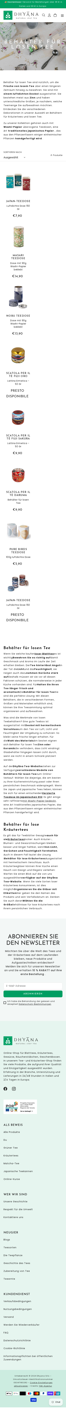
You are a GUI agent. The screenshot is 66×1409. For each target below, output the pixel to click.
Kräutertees (11, 1155)
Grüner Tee (11, 1147)
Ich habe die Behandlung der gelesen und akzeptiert (31, 1002)
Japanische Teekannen (18, 1171)
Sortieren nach (13, 152)
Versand (9, 1317)
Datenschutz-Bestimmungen (35, 1004)
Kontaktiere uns (13, 1217)
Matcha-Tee (11, 1163)
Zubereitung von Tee (17, 1271)
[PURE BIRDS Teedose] (18, 542)
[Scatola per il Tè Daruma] (18, 487)
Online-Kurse (12, 1179)
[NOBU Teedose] (18, 310)
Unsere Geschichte (16, 1201)
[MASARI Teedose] (18, 251)
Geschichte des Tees (17, 1263)
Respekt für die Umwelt (18, 1209)
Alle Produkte (12, 1132)
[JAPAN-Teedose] (18, 194)
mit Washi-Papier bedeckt (39, 800)
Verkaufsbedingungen (17, 1301)
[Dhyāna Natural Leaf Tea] (21, 15)
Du (5, 1140)
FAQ (6, 1332)
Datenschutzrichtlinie (17, 1340)
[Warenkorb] (55, 15)
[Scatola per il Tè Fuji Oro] (18, 370)
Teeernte (9, 1278)
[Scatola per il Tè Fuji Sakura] (18, 430)
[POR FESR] (20, 1113)
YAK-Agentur (45, 1386)
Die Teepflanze (13, 1255)
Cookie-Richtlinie (14, 1348)
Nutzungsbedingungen (18, 1309)
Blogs (7, 1239)
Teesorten (10, 1247)
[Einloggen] (49, 15)
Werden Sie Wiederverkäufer (22, 1324)
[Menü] (62, 15)
